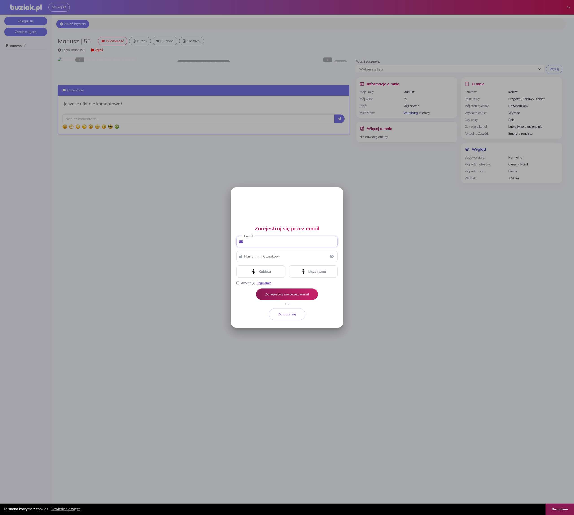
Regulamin (264, 283)
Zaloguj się (287, 314)
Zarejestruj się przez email (287, 294)
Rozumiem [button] (560, 509)
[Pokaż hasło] (332, 256)
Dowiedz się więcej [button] (66, 509)
